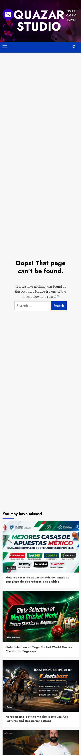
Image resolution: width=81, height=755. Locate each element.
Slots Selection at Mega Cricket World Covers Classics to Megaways (39, 649)
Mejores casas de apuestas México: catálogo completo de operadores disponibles (37, 579)
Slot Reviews (13, 637)
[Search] (74, 46)
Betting (11, 567)
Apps (9, 707)
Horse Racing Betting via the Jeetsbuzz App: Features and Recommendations (37, 718)
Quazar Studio (39, 20)
